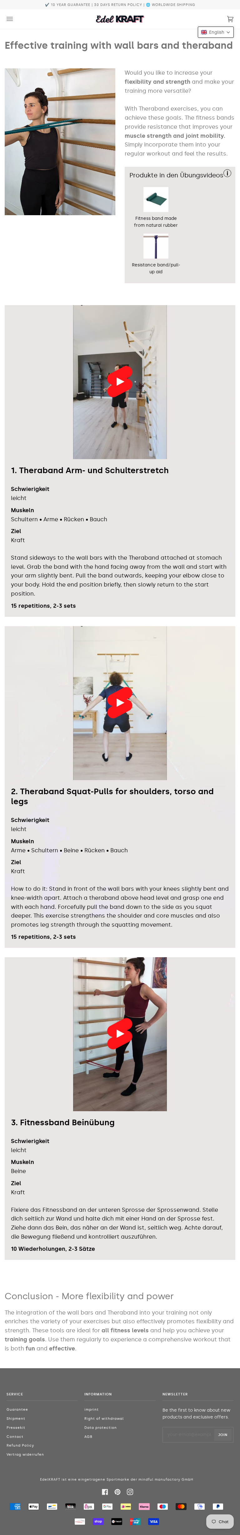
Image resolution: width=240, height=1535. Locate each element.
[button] (215, 32)
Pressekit (16, 1428)
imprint (91, 1410)
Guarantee (17, 1410)
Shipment (16, 1419)
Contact (15, 1437)
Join (223, 1435)
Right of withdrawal (104, 1419)
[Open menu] (16, 19)
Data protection (100, 1428)
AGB (88, 1437)
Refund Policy (20, 1445)
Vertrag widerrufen (25, 1455)
